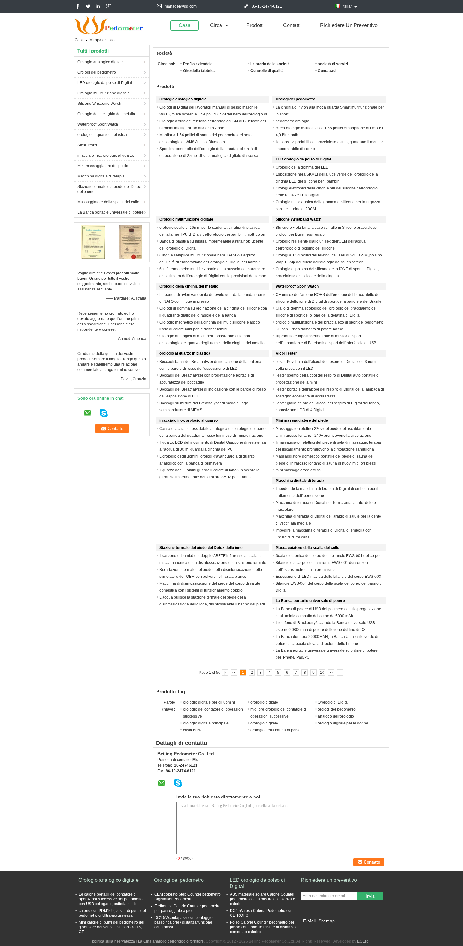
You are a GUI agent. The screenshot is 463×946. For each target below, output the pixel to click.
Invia (370, 896)
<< (234, 672)
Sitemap (326, 920)
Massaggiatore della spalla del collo (108, 202)
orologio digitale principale (206, 723)
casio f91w (192, 730)
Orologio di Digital (333, 702)
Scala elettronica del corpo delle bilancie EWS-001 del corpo (328, 556)
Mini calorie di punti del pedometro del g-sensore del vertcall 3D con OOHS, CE (111, 927)
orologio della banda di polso (275, 730)
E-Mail (309, 920)
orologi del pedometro (337, 709)
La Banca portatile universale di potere (110, 212)
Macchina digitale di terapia (101, 176)
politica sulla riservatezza (113, 941)
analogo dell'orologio (336, 716)
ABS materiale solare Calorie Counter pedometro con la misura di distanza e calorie (262, 899)
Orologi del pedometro (96, 72)
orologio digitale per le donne (343, 723)
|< (225, 672)
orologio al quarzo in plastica (102, 134)
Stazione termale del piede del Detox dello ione (109, 189)
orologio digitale (264, 702)
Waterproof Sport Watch (97, 124)
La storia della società (270, 64)
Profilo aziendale (198, 64)
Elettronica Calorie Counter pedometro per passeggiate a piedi (187, 908)
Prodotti (255, 25)
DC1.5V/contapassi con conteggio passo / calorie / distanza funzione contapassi (183, 922)
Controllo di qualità (267, 71)
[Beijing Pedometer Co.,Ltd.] (108, 25)
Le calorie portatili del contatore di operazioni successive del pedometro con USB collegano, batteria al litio (111, 899)
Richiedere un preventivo (349, 25)
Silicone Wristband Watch (99, 103)
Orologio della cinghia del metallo (106, 114)
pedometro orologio (292, 121)
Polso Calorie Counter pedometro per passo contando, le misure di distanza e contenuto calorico (264, 927)
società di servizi (333, 64)
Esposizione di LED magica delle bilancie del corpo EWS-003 (328, 576)
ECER (362, 941)
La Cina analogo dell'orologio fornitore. (172, 941)
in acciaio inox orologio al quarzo (105, 155)
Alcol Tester (87, 145)
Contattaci (327, 71)
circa (216, 25)
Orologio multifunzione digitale (103, 93)
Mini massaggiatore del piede (102, 166)
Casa (185, 25)
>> (331, 672)
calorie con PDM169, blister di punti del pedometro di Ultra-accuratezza (112, 913)
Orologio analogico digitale (100, 62)
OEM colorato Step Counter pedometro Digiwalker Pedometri (187, 896)
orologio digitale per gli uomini (209, 702)
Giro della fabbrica (199, 71)
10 (322, 672)
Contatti (291, 25)
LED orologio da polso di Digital (104, 83)
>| (339, 672)
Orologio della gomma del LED (302, 167)
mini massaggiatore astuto (298, 470)
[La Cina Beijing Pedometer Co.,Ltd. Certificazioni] (93, 241)
